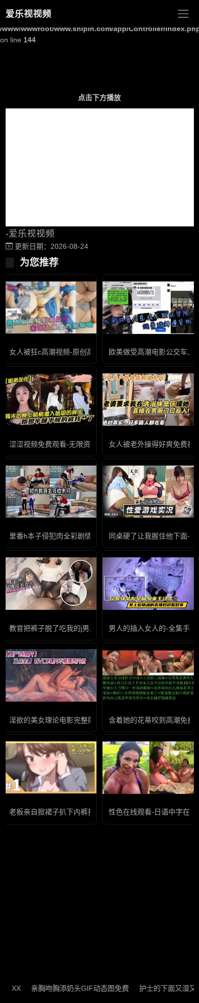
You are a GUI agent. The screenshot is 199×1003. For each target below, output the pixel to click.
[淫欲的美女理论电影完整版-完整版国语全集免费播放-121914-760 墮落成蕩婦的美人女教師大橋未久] (49, 675)
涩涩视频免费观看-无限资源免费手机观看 (74, 444)
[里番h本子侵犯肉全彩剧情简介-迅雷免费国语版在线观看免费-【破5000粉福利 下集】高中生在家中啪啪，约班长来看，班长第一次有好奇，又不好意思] (49, 492)
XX (8, 988)
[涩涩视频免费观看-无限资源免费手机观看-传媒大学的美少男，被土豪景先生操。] (49, 399)
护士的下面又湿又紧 (163, 988)
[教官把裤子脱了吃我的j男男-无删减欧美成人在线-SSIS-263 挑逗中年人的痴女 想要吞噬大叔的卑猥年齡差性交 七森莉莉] (49, 583)
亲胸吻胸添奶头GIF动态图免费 (72, 988)
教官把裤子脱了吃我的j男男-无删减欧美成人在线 (86, 628)
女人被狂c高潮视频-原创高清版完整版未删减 (80, 352)
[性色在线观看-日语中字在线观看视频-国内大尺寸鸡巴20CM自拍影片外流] (149, 767)
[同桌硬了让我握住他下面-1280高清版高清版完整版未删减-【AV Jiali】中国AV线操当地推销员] (149, 492)
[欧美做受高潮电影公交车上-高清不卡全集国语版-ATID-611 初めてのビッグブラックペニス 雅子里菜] (149, 307)
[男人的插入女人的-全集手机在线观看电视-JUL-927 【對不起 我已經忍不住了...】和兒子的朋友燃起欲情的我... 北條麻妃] (149, 583)
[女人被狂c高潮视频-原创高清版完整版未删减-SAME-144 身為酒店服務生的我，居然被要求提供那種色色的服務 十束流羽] (49, 307)
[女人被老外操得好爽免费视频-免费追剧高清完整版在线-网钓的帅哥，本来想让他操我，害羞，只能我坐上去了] (149, 399)
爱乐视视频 (29, 14)
